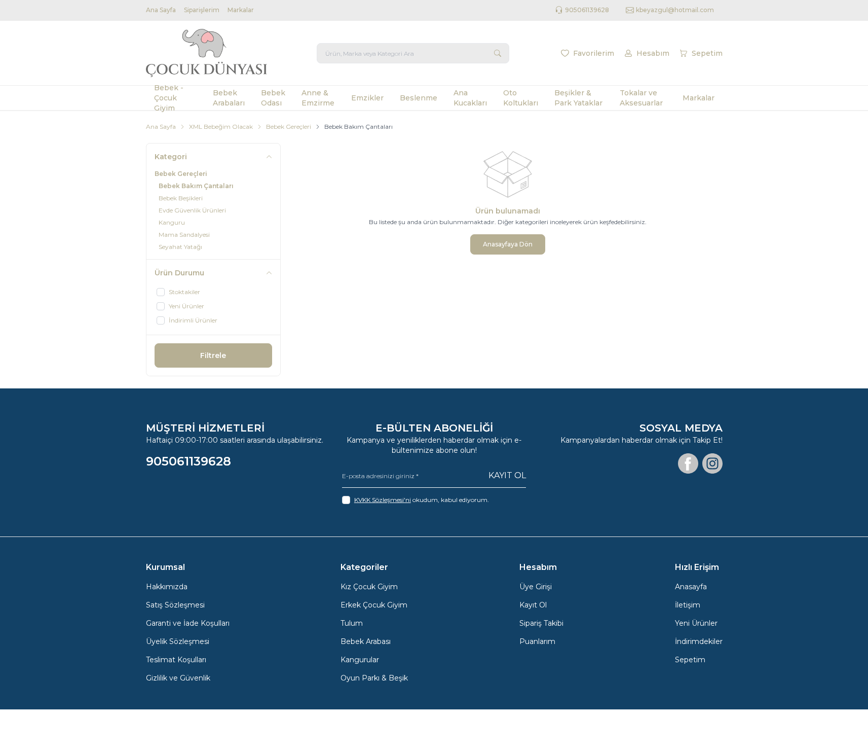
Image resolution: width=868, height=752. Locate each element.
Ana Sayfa (161, 10)
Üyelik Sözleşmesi (177, 641)
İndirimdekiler (699, 641)
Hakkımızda (166, 586)
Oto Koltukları (520, 98)
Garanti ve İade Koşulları (188, 623)
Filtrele (213, 355)
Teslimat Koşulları (176, 659)
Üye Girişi (535, 586)
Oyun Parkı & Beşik (374, 678)
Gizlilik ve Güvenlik (178, 678)
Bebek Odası (273, 98)
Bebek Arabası (366, 641)
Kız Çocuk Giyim (369, 586)
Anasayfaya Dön (508, 244)
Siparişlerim (201, 10)
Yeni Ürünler (696, 623)
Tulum (352, 623)
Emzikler (367, 97)
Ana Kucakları (470, 98)
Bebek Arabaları (229, 98)
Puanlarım (537, 641)
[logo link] (207, 53)
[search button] (497, 53)
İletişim (687, 605)
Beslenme (418, 97)
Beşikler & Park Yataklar (578, 98)
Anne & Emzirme (317, 98)
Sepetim (690, 659)
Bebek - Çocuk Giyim (168, 98)
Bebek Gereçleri (288, 126)
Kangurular (360, 659)
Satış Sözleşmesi (175, 605)
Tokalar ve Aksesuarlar (641, 98)
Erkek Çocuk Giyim (374, 605)
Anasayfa (691, 586)
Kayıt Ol (507, 475)
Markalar (241, 10)
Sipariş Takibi (541, 623)
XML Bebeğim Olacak (221, 126)
